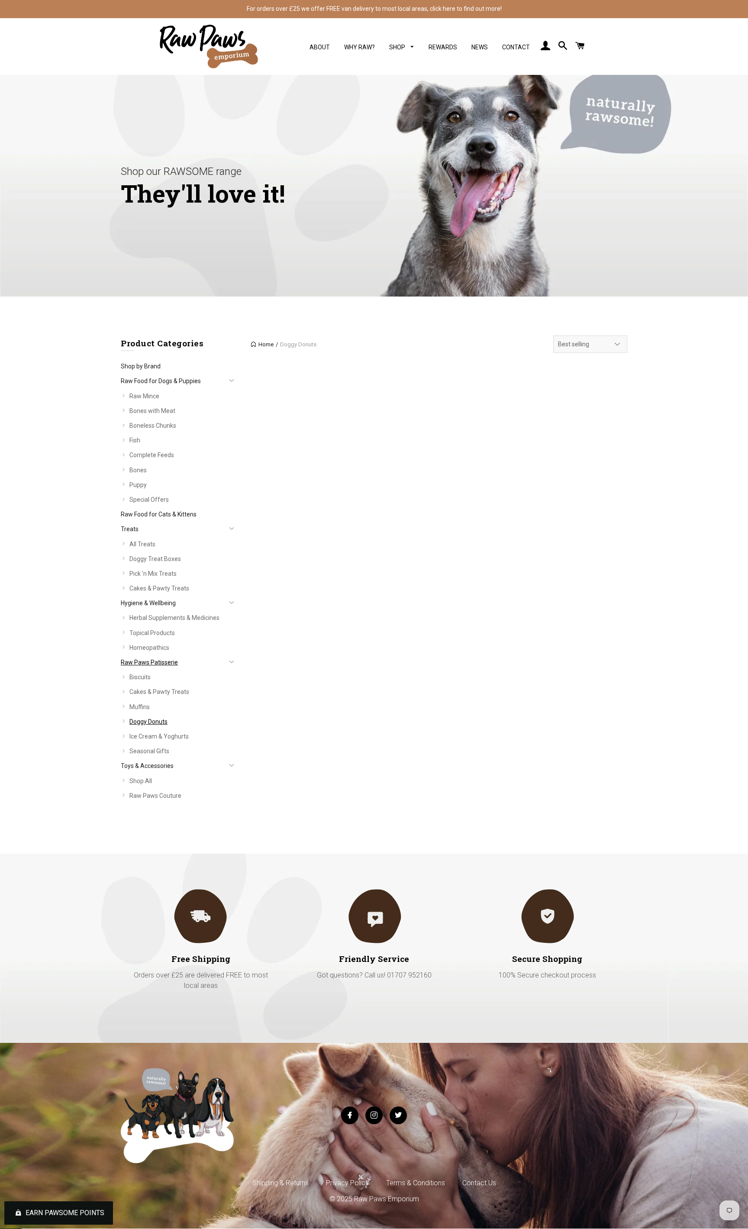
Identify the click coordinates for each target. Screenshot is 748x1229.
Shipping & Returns (280, 1183)
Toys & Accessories (147, 765)
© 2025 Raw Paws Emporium (374, 1199)
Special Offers (149, 499)
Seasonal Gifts (149, 751)
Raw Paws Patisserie (149, 662)
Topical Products (152, 632)
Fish (134, 440)
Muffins (139, 706)
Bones (138, 470)
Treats (130, 529)
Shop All (140, 780)
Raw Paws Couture (155, 795)
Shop (397, 47)
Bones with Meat (152, 410)
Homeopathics (149, 647)
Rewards (443, 47)
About (320, 47)
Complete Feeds (151, 455)
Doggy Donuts (148, 721)
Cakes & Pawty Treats (159, 588)
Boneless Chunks (152, 425)
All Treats (142, 544)
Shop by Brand (141, 366)
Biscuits (140, 677)
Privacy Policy (347, 1183)
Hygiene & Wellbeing (148, 603)
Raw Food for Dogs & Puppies (161, 380)
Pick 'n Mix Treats (153, 573)
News (479, 47)
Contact (516, 47)
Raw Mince (144, 396)
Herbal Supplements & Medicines (174, 617)
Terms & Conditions (415, 1183)
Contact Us (479, 1183)
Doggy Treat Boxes (155, 558)
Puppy (138, 484)
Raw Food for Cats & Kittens (159, 514)
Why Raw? (359, 47)
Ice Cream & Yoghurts (159, 736)
